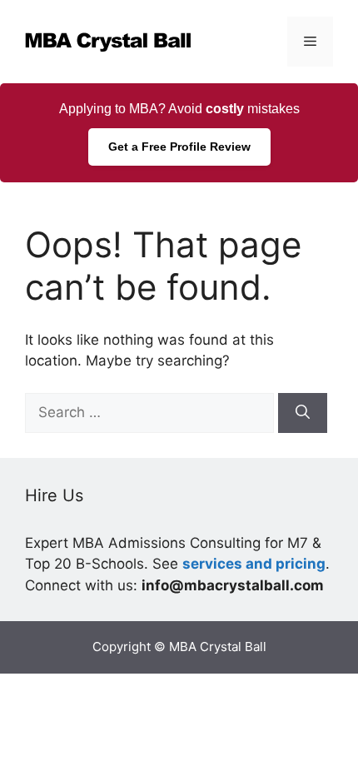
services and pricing (254, 563)
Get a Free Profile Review (179, 146)
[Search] (302, 413)
